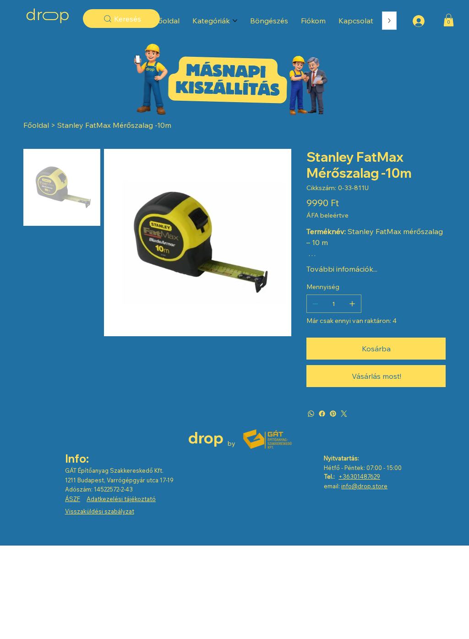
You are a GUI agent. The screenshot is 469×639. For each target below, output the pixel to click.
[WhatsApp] (311, 413)
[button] (448, 20)
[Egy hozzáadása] (352, 304)
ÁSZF (72, 498)
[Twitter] (344, 413)
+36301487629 (359, 476)
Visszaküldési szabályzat (99, 511)
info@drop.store (364, 486)
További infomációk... (341, 268)
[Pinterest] (333, 413)
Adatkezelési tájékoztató (121, 498)
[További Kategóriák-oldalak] (235, 20)
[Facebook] (322, 413)
